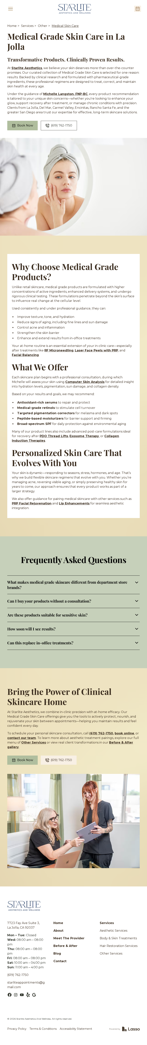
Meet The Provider (68, 938)
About (58, 930)
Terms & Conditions (43, 1028)
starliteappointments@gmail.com (26, 985)
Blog (57, 953)
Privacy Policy (16, 1028)
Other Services (111, 953)
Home (12, 26)
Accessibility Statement (76, 1028)
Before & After (65, 946)
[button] (10, 8)
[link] (74, 9)
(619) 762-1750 (18, 975)
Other (42, 26)
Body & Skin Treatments (118, 938)
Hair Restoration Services (118, 946)
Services (27, 26)
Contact (59, 961)
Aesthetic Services (113, 930)
